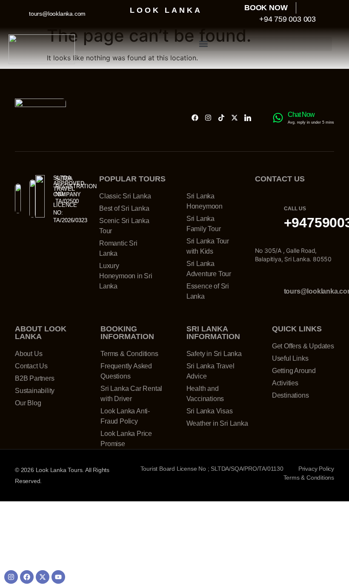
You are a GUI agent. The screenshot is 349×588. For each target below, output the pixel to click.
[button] (203, 44)
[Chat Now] (277, 117)
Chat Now (301, 114)
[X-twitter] (234, 117)
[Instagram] (208, 117)
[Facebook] (195, 117)
